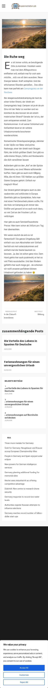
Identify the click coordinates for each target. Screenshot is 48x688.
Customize (24, 675)
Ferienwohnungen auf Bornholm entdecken (21, 416)
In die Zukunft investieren (10, 316)
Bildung (41, 314)
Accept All (24, 668)
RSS (9, 437)
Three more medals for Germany (19, 443)
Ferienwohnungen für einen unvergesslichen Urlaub (22, 363)
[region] (24, 664)
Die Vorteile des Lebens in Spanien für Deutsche (20, 342)
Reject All (24, 682)
